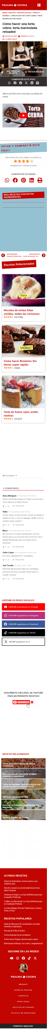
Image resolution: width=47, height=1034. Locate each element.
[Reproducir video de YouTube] (23, 115)
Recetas (12, 13)
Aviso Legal (23, 1001)
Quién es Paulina (23, 990)
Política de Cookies (23, 1007)
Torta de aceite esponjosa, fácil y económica (18, 764)
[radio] (15, 161)
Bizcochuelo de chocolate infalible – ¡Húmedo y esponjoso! (20, 775)
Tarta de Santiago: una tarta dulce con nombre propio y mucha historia (21, 785)
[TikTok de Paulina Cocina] (29, 958)
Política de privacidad (23, 1013)
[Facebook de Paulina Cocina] (23, 958)
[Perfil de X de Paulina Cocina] (35, 958)
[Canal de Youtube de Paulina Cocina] (11, 958)
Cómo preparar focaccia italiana (17, 935)
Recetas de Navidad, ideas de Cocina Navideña (20, 806)
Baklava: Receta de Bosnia (15, 817)
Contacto (23, 996)
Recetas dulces (24, 13)
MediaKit (23, 984)
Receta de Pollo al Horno (14, 931)
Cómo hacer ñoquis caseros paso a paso (21, 939)
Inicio (4, 13)
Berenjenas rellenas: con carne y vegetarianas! (23, 943)
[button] (9, 83)
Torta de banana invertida (15, 797)
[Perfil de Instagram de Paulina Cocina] (17, 958)
